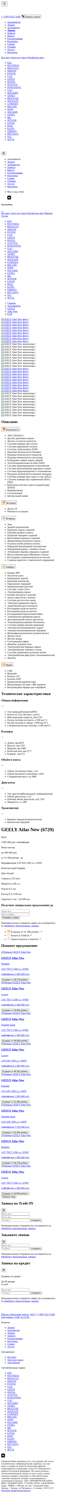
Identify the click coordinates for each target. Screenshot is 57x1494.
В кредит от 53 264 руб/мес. (15, 1132)
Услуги (11, 49)
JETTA (10, 139)
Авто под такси (19, 57)
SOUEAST (13, 101)
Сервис (11, 44)
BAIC (10, 125)
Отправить (36, 1220)
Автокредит (13, 27)
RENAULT (13, 68)
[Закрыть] (3, 153)
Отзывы (11, 47)
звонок (32, 17)
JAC (9, 136)
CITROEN (12, 104)
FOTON (11, 73)
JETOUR (12, 120)
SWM (10, 109)
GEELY (11, 79)
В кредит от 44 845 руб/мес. (15, 1010)
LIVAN (11, 123)
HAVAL (11, 82)
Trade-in (11, 33)
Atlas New (12, 311)
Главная (11, 303)
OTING (11, 115)
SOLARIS (12, 112)
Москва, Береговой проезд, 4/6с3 (18, 1314)
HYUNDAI (13, 65)
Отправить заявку (10, 918)
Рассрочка (12, 41)
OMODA (12, 131)
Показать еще (8, 1197)
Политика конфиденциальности (15, 1490)
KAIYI (10, 128)
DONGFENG (14, 87)
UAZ (9, 76)
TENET (11, 95)
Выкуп (10, 36)
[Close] (2, 211)
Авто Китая (13, 1362)
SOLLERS (12, 93)
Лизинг (11, 25)
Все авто (5, 57)
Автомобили (14, 22)
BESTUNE (13, 98)
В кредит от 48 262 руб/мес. (15, 1071)
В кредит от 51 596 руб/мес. (15, 1102)
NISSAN (11, 71)
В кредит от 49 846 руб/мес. (15, 1041)
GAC (10, 90)
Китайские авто (36, 57)
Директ (11, 1333)
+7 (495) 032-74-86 (10, 16)
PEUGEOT (13, 134)
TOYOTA (12, 84)
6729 (9, 314)
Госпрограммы (15, 38)
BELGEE (12, 106)
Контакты (12, 52)
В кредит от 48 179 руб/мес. (15, 980)
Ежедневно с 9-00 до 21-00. (15, 1317)
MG (9, 117)
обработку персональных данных (21, 925)
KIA (9, 62)
